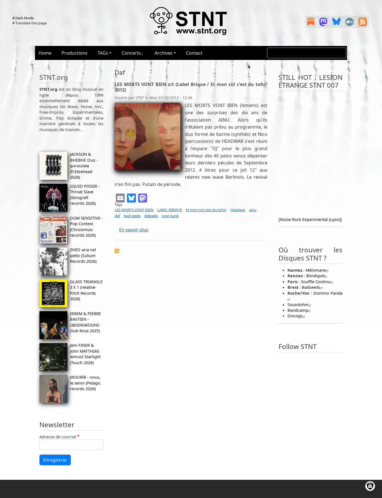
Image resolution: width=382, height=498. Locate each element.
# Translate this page (29, 22)
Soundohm (298, 304)
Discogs (295, 315)
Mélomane (316, 270)
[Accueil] (189, 20)
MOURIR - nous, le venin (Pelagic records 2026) (85, 382)
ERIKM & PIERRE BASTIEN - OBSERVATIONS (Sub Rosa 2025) (85, 322)
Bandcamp (297, 310)
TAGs (103, 53)
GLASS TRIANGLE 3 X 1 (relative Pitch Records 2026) (86, 290)
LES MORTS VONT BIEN (134, 209)
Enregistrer (55, 460)
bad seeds (132, 215)
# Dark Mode (23, 17)
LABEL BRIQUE (169, 209)
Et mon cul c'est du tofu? (206, 209)
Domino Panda (328, 293)
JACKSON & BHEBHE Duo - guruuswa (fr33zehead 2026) (84, 165)
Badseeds (311, 287)
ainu (252, 209)
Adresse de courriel (57, 436)
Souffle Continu (316, 281)
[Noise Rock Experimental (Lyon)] (310, 219)
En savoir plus (133, 230)
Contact (194, 53)
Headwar (237, 209)
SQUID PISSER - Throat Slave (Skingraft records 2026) (85, 194)
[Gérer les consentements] (370, 486)
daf (117, 215)
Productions (75, 53)
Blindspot (315, 275)
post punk (170, 215)
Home (45, 53)
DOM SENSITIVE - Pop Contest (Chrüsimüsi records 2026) (86, 226)
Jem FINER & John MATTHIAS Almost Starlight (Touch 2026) (85, 353)
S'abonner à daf (117, 251)
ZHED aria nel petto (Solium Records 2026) (83, 255)
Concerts (131, 53)
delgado (151, 215)
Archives (164, 53)
